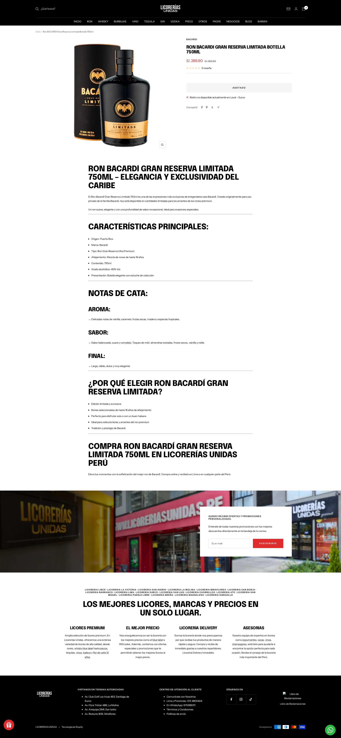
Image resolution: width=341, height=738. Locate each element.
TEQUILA (149, 21)
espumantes (249, 640)
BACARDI (191, 39)
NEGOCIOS (233, 21)
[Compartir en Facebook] (202, 107)
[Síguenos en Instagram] (241, 699)
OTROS (203, 21)
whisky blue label (83, 648)
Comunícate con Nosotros (181, 696)
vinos (79, 652)
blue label (158, 640)
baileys (87, 652)
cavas (261, 640)
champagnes (239, 644)
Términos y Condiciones (180, 709)
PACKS (217, 21)
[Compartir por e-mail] (218, 107)
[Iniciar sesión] (296, 8)
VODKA (175, 21)
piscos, (104, 648)
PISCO (189, 21)
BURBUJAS (120, 21)
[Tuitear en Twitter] (212, 107)
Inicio (38, 31)
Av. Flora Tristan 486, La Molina (102, 705)
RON (89, 21)
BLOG (248, 21)
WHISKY (103, 21)
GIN (162, 21)
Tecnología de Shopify (72, 727)
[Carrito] (303, 8)
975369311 (189, 705)
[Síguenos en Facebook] (231, 699)
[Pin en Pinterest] (207, 107)
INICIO (77, 21)
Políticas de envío (176, 713)
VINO (135, 21)
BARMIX (262, 21)
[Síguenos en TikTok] (251, 699)
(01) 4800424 (194, 701)
